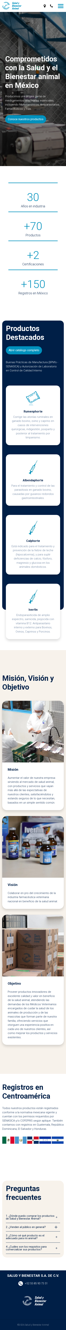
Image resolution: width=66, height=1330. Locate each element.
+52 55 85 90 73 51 (36, 1283)
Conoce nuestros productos (25, 119)
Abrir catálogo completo (24, 350)
